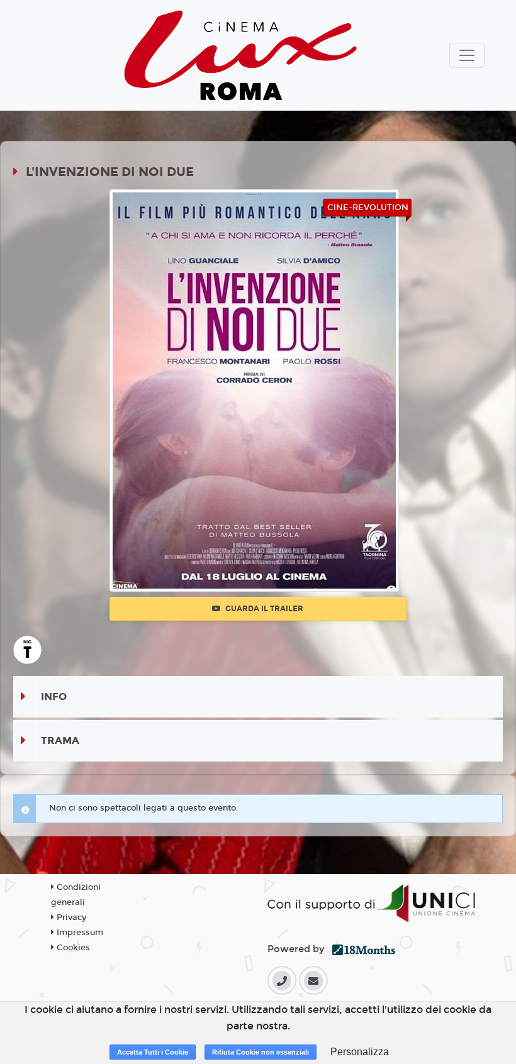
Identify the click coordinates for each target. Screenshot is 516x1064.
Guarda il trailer (263, 608)
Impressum (78, 933)
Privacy (70, 917)
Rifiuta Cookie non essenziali (260, 1052)
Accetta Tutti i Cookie (152, 1052)
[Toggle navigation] (467, 55)
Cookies (72, 948)
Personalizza (359, 1051)
